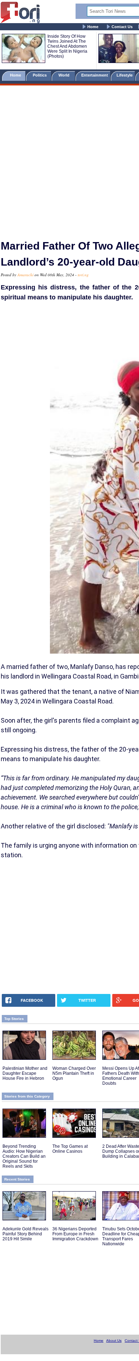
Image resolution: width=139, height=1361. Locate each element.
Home (92, 27)
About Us (114, 1340)
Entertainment (94, 75)
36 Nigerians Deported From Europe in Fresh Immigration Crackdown (75, 1233)
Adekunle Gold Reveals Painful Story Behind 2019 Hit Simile (25, 1233)
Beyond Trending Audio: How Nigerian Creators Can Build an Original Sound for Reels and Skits (24, 1156)
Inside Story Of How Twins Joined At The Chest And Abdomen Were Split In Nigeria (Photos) (67, 46)
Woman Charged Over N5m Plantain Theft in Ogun (74, 1073)
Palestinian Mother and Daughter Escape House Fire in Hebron (24, 1073)
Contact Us (122, 27)
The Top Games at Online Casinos (70, 1149)
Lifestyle (124, 75)
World (65, 75)
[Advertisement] (69, 159)
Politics (40, 75)
